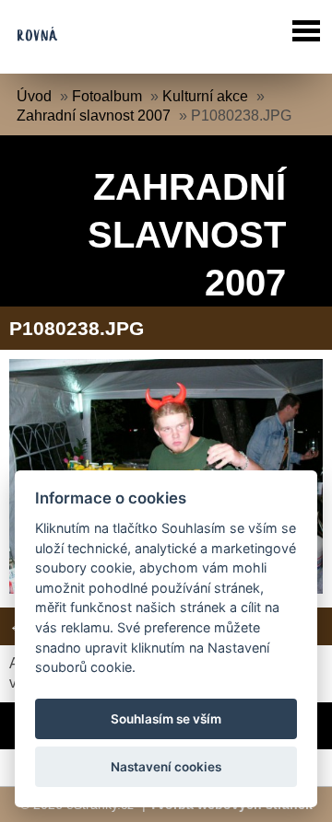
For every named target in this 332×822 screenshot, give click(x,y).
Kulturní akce (205, 96)
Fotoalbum (107, 96)
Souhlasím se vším (166, 719)
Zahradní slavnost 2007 (94, 115)
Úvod (34, 96)
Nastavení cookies (166, 766)
